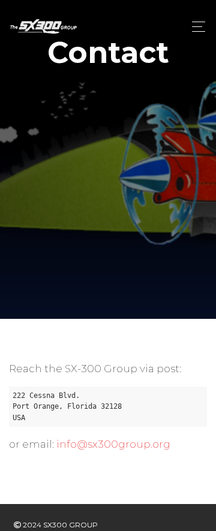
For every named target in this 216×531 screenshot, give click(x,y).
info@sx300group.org (113, 444)
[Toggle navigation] (195, 27)
